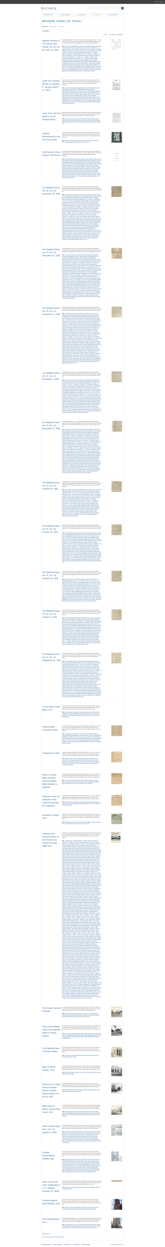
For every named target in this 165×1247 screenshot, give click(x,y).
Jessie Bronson (82, 925)
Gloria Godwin (79, 902)
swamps (99, 121)
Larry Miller (85, 936)
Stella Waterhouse (79, 291)
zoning (85, 239)
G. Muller (75, 896)
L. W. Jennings (76, 631)
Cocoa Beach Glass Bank (85, 712)
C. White (67, 868)
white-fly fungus (80, 696)
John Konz (78, 338)
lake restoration (83, 94)
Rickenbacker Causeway (84, 121)
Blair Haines (68, 318)
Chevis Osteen (85, 202)
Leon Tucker (73, 278)
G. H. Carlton (65, 896)
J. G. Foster (87, 213)
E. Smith (98, 880)
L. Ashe (88, 931)
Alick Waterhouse (81, 489)
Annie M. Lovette (86, 848)
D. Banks (73, 873)
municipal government (91, 225)
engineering (88, 324)
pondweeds (94, 95)
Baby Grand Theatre (81, 316)
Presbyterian (65, 230)
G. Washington (78, 897)
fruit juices (70, 761)
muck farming (65, 95)
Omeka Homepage (65, 14)
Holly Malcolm (89, 908)
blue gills (97, 87)
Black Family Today (89, 860)
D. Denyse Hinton (71, 874)
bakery (71, 758)
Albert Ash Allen (87, 254)
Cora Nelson (72, 387)
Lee (71, 166)
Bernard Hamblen (87, 857)
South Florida (88, 641)
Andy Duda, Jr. (76, 733)
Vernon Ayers (69, 358)
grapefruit (82, 120)
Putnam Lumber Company (91, 64)
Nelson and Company (67, 171)
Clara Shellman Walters (88, 870)
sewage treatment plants (67, 98)
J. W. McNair (75, 676)
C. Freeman (73, 865)
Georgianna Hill (65, 271)
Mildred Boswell (82, 460)
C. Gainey (78, 865)
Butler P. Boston (90, 863)
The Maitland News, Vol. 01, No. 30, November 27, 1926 (51, 425)
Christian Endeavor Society (82, 386)
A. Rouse (87, 843)
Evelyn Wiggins (96, 888)
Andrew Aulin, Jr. (97, 159)
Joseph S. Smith (94, 927)
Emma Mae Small (70, 207)
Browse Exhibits (113, 14)
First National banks (84, 803)
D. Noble (69, 876)
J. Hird (73, 916)
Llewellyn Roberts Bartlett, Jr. (79, 166)
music (99, 552)
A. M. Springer (81, 194)
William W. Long (84, 644)
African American (90, 845)
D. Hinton (90, 874)
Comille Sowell (89, 203)
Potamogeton (65, 97)
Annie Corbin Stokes (76, 848)
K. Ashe (97, 928)
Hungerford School (95, 333)
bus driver (84, 863)
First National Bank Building (72, 803)
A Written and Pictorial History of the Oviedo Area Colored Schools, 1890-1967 (50, 839)
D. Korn (95, 874)
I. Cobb (68, 911)
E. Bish (88, 879)
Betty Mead (84, 118)
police (97, 404)
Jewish (82, 502)
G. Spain (64, 52)
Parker (74, 64)
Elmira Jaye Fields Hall (70, 886)
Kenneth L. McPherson (94, 55)
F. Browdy (69, 890)
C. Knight (77, 866)
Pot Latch (64, 740)
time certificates (88, 783)
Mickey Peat (83, 225)
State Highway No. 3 (86, 409)
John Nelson (86, 55)
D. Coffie (64, 874)
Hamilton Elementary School (80, 907)
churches (91, 163)
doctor (88, 877)
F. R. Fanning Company (94, 389)
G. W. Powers (70, 52)
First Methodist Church (77, 891)
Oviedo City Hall (87, 738)
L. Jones (74, 934)
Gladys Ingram (65, 902)
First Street (92, 803)
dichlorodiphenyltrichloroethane (69, 91)
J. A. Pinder (95, 446)
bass (79, 857)
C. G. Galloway (78, 435)
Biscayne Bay (91, 118)
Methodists (81, 169)
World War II (68, 177)
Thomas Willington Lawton (82, 741)
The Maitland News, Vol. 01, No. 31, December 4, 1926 (51, 376)
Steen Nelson (65, 176)
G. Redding (85, 896)
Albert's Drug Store (69, 140)
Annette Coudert (70, 196)
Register (161, 1)
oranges (98, 63)
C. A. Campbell (73, 262)
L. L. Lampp (76, 216)
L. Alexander (83, 931)
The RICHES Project (47, 14)
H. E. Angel (81, 673)
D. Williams (74, 876)
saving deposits (68, 783)
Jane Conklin (98, 447)
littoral (99, 94)
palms (73, 121)
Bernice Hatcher (96, 857)
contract (80, 622)
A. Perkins (82, 843)
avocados (71, 118)
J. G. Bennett (81, 213)
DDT (77, 89)
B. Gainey (81, 854)
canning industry (66, 760)
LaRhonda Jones (79, 936)
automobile (67, 822)
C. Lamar (87, 866)
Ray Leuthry (93, 596)
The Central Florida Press (80, 763)
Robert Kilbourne (89, 690)
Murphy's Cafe (80, 347)
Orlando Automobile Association (90, 227)
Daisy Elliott (80, 876)
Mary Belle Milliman (75, 223)
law (94, 216)
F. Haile (70, 325)
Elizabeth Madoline (83, 625)
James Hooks (73, 276)
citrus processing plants (67, 89)
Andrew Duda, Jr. (69, 733)
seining (98, 97)
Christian (64, 265)
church (86, 163)
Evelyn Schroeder (87, 888)
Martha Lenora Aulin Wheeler (93, 166)
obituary (88, 637)
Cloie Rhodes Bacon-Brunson (69, 871)
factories (90, 760)
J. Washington (75, 919)
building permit (97, 261)
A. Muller (77, 843)
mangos (90, 120)
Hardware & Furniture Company (69, 332)
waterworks (98, 358)
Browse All (45, 26)
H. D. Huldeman (85, 498)
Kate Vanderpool (81, 276)
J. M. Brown (86, 447)
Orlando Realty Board (67, 228)
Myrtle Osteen (71, 461)
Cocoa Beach (76, 712)
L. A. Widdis (70, 216)
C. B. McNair (68, 492)
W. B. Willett (68, 295)
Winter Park (86, 70)
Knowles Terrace (70, 56)
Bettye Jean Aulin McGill (75, 162)
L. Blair (96, 931)
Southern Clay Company (79, 693)
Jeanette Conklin (66, 338)
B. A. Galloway (94, 315)
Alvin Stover (89, 489)
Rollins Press (79, 231)
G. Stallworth (71, 897)
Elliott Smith (92, 885)
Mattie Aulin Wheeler (73, 169)
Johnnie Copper (77, 927)
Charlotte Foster (65, 870)
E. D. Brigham (65, 495)
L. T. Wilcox (91, 56)
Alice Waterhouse (71, 256)
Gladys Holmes (85, 900)
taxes (87, 291)
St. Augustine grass (92, 466)
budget (91, 261)
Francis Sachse (86, 327)
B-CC (63, 854)
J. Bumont (86, 914)
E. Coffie (97, 879)
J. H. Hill (74, 55)
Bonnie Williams (77, 862)
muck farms (71, 95)
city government (94, 321)
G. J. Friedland (65, 392)
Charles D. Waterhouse (82, 264)
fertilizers (85, 91)
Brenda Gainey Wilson (91, 862)
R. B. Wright (95, 230)
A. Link (67, 843)
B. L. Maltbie (81, 46)
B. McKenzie (73, 856)
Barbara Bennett (85, 197)
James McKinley (74, 502)
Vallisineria (64, 101)
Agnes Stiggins (88, 194)
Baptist (76, 857)
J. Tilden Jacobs (89, 917)
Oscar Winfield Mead (67, 121)
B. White (97, 856)
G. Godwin (98, 894)
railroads (90, 761)
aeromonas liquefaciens (70, 87)
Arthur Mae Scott (97, 853)
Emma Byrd (89, 886)
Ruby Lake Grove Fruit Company (87, 352)
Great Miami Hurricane (67, 628)
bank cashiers (73, 780)
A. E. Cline (74, 313)
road (89, 556)
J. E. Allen (93, 335)
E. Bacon (79, 879)
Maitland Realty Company (82, 61)
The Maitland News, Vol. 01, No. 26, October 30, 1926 (51, 485)
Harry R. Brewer (81, 332)
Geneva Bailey (95, 208)
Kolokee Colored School (74, 931)
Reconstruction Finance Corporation (77, 97)
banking (75, 197)
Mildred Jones (81, 403)
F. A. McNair (78, 207)
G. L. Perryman (94, 443)
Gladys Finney (78, 900)
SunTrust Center (85, 142)
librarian (91, 936)
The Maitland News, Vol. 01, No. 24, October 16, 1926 (51, 575)
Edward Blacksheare (81, 883)
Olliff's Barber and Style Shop (72, 738)
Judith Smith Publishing (83, 928)
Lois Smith (98, 937)
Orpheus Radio (73, 404)
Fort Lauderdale (72, 627)
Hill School (85, 211)
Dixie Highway (65, 50)
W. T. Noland (87, 295)
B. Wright (68, 857)
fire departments (90, 268)
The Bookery (98, 291)
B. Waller (92, 856)
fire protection (98, 268)
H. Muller (95, 905)
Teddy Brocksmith (66, 559)
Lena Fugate (65, 679)
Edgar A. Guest (92, 668)
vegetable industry (94, 763)
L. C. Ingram (70, 503)
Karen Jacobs (71, 930)
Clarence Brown (91, 49)
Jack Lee (66, 214)
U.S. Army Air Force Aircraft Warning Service (87, 176)
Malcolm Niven (70, 684)
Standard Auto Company (89, 67)
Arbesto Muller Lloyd (71, 853)
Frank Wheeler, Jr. (90, 165)
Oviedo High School (96, 738)
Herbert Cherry (72, 908)
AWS (68, 160)
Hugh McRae (65, 274)
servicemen (93, 174)
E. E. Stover (77, 495)
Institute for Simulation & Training (82, 715)
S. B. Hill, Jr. (70, 290)
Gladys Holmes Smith (95, 900)
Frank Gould (93, 327)
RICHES (49, 8)
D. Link (99, 874)
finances (64, 803)
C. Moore (96, 866)
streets (99, 557)
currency (75, 583)
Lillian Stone (87, 339)
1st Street (67, 801)
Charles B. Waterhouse (67, 202)
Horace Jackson (97, 908)
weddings (78, 644)
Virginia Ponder (65, 469)
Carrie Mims (78, 868)
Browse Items (97, 14)
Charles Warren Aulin (79, 163)
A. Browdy (89, 840)
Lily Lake (67, 217)
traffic (88, 763)
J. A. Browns (94, 53)
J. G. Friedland (93, 213)
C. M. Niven (70, 200)
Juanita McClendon (66, 928)
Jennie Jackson (65, 925)
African (84, 845)
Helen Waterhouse (76, 273)
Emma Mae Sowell (70, 441)
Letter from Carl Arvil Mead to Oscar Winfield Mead (51, 116)
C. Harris (89, 865)
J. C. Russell (68, 545)
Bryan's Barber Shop (81, 199)
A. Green (86, 842)
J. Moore (73, 917)
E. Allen (75, 879)
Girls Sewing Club (77, 52)
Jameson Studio (92, 922)
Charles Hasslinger (92, 264)
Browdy (79, 863)
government (82, 210)
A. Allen (74, 840)
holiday (85, 333)
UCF (92, 715)
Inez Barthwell (92, 911)
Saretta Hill (80, 557)
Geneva (67, 899)
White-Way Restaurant (92, 560)
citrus (70, 49)
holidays (90, 211)
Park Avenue (69, 64)
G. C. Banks (92, 894)
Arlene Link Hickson (87, 853)
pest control (97, 349)
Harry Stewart (90, 907)
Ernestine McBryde (96, 324)
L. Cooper (79, 933)
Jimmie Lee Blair (94, 925)
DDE (74, 89)
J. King (96, 916)
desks (78, 583)
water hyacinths (80, 101)
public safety (82, 230)
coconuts (70, 120)
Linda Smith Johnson (91, 937)
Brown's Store (76, 261)
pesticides (85, 95)
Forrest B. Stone (70, 208)
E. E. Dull (93, 387)
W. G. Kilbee (92, 741)
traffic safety (96, 356)
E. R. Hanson (97, 205)
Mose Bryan (70, 687)
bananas (76, 118)
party (93, 554)
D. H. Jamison (84, 874)
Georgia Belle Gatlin (81, 627)
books (63, 199)
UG (85, 100)
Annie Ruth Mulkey (84, 196)
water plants (86, 469)
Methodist (77, 225)
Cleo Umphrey (82, 203)
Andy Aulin (64, 160)
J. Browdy (72, 914)
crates (85, 760)
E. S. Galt (87, 50)
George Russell (87, 329)
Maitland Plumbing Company (69, 61)
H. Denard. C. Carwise (71, 905)
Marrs (85, 636)
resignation (87, 463)
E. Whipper (77, 882)
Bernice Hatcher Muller (67, 859)
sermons (97, 290)
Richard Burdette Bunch (71, 174)
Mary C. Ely (98, 401)
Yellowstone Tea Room (72, 472)
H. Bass (80, 903)
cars (67, 49)
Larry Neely (88, 736)
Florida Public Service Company (82, 497)
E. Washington (70, 882)
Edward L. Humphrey (91, 883)
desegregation (82, 877)
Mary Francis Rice (84, 223)
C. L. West (82, 866)
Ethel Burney (96, 886)
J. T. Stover (95, 274)
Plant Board (91, 688)
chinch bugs (96, 437)
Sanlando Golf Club (79, 466)
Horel (71, 94)
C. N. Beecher (77, 200)
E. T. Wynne (91, 440)
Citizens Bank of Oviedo (89, 822)
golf (76, 444)
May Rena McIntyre (93, 223)
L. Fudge (97, 933)
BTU (70, 163)
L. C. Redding (73, 933)
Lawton (68, 166)
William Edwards (90, 359)
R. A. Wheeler (88, 230)
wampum (93, 599)
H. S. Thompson (68, 446)
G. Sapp (95, 896)
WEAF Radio (84, 560)
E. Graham (72, 880)
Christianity (69, 265)
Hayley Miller (65, 908)
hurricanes (72, 630)
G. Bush (87, 894)
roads (74, 231)
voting (80, 236)
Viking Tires (71, 560)
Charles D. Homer (66, 321)
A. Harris (90, 842)
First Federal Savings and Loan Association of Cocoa (80, 713)
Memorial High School (71, 685)
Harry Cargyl (70, 543)
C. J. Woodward (96, 199)
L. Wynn (69, 936)
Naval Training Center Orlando (91, 169)
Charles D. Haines (77, 202)
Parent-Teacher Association (79, 228)
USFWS (99, 100)
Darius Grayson (94, 876)
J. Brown (77, 914)
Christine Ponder (94, 202)
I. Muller (72, 911)
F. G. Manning (84, 207)
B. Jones (97, 854)
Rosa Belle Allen (86, 231)
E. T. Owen (82, 324)
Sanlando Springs (76, 641)
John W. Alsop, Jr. (88, 502)
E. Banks (84, 879)
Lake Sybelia (90, 216)
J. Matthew (67, 917)
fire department (81, 325)
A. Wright (64, 845)
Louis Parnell (71, 939)
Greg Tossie (75, 903)
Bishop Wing (78, 491)
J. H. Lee (75, 736)
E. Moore (93, 880)
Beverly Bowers (80, 860)
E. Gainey (67, 880)
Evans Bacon (71, 888)
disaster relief (72, 624)
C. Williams (72, 868)
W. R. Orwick (80, 295)
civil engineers (83, 49)
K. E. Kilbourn (80, 449)
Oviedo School (85, 173)
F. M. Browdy (89, 890)
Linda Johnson (81, 937)
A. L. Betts (67, 780)
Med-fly (78, 761)
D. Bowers (92, 873)
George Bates (65, 210)
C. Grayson (83, 865)
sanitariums (84, 692)
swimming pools (72, 176)
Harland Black (81, 628)
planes (95, 173)
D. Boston (87, 873)
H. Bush (84, 903)
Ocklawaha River (79, 95)
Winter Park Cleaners (80, 296)
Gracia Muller (86, 902)
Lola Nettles (65, 939)
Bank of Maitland (88, 46)
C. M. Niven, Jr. (81, 384)
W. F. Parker (85, 69)
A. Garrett (75, 842)
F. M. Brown (74, 325)
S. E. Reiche (76, 290)
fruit (91, 497)
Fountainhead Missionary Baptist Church (80, 893)
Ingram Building (81, 500)
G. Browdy (77, 894)
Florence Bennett (87, 390)
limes (86, 120)
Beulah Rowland (93, 534)
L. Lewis (78, 934)
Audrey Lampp (92, 196)
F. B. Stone (91, 50)
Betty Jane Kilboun (93, 197)
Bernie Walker (76, 859)
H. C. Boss (75, 628)
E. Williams (82, 882)
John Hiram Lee (81, 736)
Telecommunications (96, 409)
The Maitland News (70, 234)
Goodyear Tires (86, 444)
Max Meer (79, 458)
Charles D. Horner (71, 386)
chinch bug (73, 321)
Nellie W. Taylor (70, 554)
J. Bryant (81, 914)
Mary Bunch (76, 168)
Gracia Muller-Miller (94, 902)
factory (93, 760)
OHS (80, 171)
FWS (77, 92)
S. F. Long (69, 740)
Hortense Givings (66, 910)
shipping (64, 763)
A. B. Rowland (68, 194)
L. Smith (87, 934)
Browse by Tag (52, 26)
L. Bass (92, 931)
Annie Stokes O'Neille (84, 849)
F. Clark (80, 890)
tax (84, 291)
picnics (77, 509)
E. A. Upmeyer (81, 50)
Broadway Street (84, 735)
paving (82, 64)
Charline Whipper (95, 868)
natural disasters (82, 637)
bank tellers (73, 160)
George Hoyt (98, 270)
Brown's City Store (77, 536)
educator (74, 883)
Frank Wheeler (82, 165)
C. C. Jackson (85, 536)
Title (110, 34)
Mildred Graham (81, 284)
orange (67, 227)
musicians (64, 554)
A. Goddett (80, 842)
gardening (64, 444)
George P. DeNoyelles (74, 210)
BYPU (72, 163)
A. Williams (97, 843)
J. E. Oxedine (96, 914)
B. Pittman (83, 856)
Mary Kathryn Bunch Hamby (85, 168)
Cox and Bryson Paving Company (91, 622)
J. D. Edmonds (83, 588)
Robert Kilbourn (72, 288)
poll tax (87, 228)
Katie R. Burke (92, 930)
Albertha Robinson (72, 846)
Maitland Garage (80, 220)
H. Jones (90, 905)
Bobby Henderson (69, 862)
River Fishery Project (91, 97)
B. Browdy (72, 854)
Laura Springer (96, 678)
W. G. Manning (65, 696)
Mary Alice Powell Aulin (67, 168)
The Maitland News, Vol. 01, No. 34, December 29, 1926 (51, 190)
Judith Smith (74, 928)
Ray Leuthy (93, 287)
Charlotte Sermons (74, 870)
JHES (88, 925)
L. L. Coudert (85, 56)
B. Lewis (67, 856)
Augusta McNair (72, 381)
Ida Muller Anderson (84, 911)
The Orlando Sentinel (76, 293)
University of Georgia (91, 100)
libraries (97, 216)
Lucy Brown (64, 398)
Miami (71, 63)
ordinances (80, 227)
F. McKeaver (95, 890)
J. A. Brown (88, 53)
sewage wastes (77, 98)
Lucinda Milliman (70, 452)
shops (94, 597)
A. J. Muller (95, 842)
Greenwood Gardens (87, 52)
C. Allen (96, 863)
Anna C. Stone (97, 532)
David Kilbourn (65, 205)
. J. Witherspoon (68, 840)
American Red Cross (73, 315)
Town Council (79, 234)
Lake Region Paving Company (85, 678)
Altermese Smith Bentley (94, 846)
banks (94, 46)
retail (74, 597)
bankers (79, 780)
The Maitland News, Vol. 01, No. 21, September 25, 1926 (51, 657)
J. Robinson (78, 917)
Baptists (67, 162)
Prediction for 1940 (50, 753)
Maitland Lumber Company (90, 60)
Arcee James (79, 853)
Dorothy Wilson (93, 877)
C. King (72, 866)
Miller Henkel (90, 685)
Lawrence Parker (72, 339)
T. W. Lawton (75, 740)
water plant (88, 514)
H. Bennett (94, 52)
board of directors (89, 780)
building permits (65, 262)
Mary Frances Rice (72, 458)
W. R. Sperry (89, 358)
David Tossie (68, 877)
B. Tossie (88, 856)
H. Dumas (85, 905)
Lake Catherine (93, 449)
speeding (89, 233)
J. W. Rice (85, 336)
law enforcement (94, 395)
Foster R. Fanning (78, 208)
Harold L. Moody (95, 92)
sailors (88, 174)
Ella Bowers (86, 885)
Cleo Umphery (82, 438)
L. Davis (88, 933)
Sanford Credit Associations (76, 67)
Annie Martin (93, 848)
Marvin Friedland (66, 223)
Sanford (98, 761)
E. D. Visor (83, 205)
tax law (77, 355)
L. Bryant (67, 933)
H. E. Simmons (92, 498)
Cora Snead (91, 871)
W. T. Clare (83, 514)
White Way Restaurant (74, 359)
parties (89, 554)
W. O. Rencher (72, 696)
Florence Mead (76, 120)
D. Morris (64, 876)
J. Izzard (82, 916)
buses (92, 758)
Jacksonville (79, 55)
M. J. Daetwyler (76, 279)
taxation (82, 355)
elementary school (78, 885)
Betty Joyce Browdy (71, 860)
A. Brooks (84, 840)
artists (63, 534)
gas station (70, 329)
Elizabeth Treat (91, 540)
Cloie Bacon (97, 870)
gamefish (81, 92)
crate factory (81, 760)
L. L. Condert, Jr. (78, 56)
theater (71, 356)
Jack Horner (75, 395)
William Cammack (72, 237)
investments (80, 781)
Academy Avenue (71, 845)
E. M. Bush (81, 880)
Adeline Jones (78, 845)
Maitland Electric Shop (78, 60)
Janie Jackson (74, 923)
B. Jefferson (91, 854)
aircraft (66, 159)
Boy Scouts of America (70, 199)
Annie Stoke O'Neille (73, 849)
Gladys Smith (72, 902)
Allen (86, 846)
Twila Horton (68, 236)
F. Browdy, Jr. (75, 890)
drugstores (89, 140)
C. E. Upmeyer (92, 47)
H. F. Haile (95, 330)
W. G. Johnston (79, 469)
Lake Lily (68, 278)
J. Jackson (87, 916)
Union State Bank (72, 69)
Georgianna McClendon (87, 899)
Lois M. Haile (77, 58)
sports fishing (85, 98)
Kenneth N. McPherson (91, 276)
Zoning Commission (86, 472)
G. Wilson (90, 897)
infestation (85, 675)
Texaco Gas (95, 233)
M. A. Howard (79, 341)
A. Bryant (94, 840)
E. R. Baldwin (90, 205)
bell (82, 857)
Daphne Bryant (86, 876)
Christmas (64, 203)
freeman (68, 894)
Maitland (91, 58)
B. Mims (78, 856)
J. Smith (83, 917)
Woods (93, 101)
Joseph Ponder (86, 214)
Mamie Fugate (83, 401)
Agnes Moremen (76, 532)
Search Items (61, 26)
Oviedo (92, 171)
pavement (78, 64)
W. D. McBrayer (96, 695)
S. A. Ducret (94, 407)
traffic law (93, 234)
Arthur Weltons (65, 662)
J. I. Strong (81, 447)
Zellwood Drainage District (68, 103)
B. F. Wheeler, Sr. (84, 733)
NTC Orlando (76, 171)
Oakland (86, 63)
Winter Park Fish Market (91, 296)
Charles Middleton (86, 868)
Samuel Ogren (76, 353)
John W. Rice (88, 676)
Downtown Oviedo (70, 165)
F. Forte (84, 890)
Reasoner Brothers (77, 66)
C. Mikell (92, 866)
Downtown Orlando (81, 140)
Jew (79, 502)
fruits (90, 208)
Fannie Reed (69, 891)
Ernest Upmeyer (90, 670)
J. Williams (81, 919)
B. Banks (67, 854)
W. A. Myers (85, 236)
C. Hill (98, 865)
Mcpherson (66, 63)
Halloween (64, 500)
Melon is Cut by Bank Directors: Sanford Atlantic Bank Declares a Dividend (49, 781)
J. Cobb (91, 914)
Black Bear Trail (71, 259)
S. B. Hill (69, 233)
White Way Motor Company (77, 70)
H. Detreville (80, 905)
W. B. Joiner (79, 69)
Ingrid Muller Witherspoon (77, 913)
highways (80, 211)
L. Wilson (64, 936)
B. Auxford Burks (92, 256)
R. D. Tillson (69, 66)
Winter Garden (88, 101)
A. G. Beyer (79, 313)
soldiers (99, 174)
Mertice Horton (65, 225)
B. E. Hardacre (90, 430)
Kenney (64, 56)
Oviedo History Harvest (76, 173)
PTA (77, 230)
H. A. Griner (88, 210)
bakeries (67, 758)
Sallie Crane (69, 353)
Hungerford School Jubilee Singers (70, 335)
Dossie (71, 879)
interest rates (74, 781)
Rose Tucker (88, 407)
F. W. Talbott (69, 736)
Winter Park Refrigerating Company (75, 239)
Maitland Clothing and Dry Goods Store (76, 342)
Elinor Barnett (84, 540)
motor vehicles (76, 63)
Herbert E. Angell (89, 673)
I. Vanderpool (82, 335)
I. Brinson (96, 910)
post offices (92, 228)
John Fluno (73, 338)
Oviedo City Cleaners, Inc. (76, 823)
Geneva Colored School (75, 899)
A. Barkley (79, 840)
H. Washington (69, 907)
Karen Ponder (78, 930)
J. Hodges (77, 916)
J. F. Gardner (74, 213)
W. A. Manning (76, 358)
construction (98, 49)
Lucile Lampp (90, 217)
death (67, 624)
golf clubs (80, 444)
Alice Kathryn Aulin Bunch (79, 159)
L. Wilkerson (97, 934)
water (93, 358)
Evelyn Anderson (79, 888)
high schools (96, 673)
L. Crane (84, 933)
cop (67, 387)
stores (97, 597)
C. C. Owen (74, 492)
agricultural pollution (81, 87)
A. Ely (66, 842)
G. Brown (83, 894)
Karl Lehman (95, 676)
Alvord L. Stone (83, 532)
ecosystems (80, 91)
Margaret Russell (91, 401)
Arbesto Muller (90, 851)
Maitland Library (88, 220)
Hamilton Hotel (65, 53)
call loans (95, 780)
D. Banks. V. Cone (80, 873)
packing (91, 173)
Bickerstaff (92, 87)
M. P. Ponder (69, 219)
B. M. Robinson (72, 316)
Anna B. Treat (68, 46)
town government (87, 234)
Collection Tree (82, 14)
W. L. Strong (74, 295)
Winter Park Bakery (86, 237)
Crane (95, 871)
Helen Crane (88, 332)
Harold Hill (64, 393)
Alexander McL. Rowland (83, 380)
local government (74, 217)
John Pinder (82, 676)
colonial (70, 583)
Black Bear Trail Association (81, 259)
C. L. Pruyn (64, 200)
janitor (79, 923)
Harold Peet (94, 587)
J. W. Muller (96, 917)
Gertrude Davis (71, 900)
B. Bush (77, 854)
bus (90, 758)
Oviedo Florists (85, 823)
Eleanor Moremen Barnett (71, 670)
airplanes (71, 159)
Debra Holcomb (75, 877)
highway (76, 543)
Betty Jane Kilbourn (72, 434)
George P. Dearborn (78, 329)
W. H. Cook (91, 69)
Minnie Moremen (91, 460)
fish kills (90, 91)
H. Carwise (89, 903)
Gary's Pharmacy (71, 444)
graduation (69, 903)
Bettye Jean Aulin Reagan (87, 162)
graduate (64, 903)
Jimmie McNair (79, 214)
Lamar (72, 936)
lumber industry (83, 548)
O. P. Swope (87, 347)
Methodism (72, 225)
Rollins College (95, 66)
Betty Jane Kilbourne (90, 662)
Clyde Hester (65, 583)
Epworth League (79, 389)
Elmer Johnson (76, 268)
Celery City (89, 801)
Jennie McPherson (74, 925)
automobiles (74, 46)
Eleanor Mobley (70, 885)
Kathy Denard (85, 930)
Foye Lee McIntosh (96, 390)
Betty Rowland (65, 383)
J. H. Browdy (68, 916)
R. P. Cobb (87, 287)
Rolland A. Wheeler (86, 66)
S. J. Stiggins (75, 233)
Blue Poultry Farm (93, 259)
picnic (63, 639)
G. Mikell (70, 896)
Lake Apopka (76, 94)
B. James (86, 854)
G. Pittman (80, 896)
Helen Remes (95, 332)
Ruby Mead (93, 121)
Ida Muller (76, 911)
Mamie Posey (85, 684)
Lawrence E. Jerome (92, 94)
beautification (86, 257)
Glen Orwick (80, 392)
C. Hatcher (94, 865)
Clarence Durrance (72, 322)
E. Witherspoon (89, 882)
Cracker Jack (87, 322)
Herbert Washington (80, 908)
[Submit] (122, 8)
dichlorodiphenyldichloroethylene (86, 89)
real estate (75, 407)
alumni (63, 848)
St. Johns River (91, 98)
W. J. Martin (98, 741)
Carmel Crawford (85, 200)
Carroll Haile (65, 665)
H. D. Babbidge (88, 330)
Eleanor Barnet (74, 625)
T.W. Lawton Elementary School (85, 740)
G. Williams (84, 897)
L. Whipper (91, 934)
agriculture (95, 194)
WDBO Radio (65, 359)
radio (93, 406)
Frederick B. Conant (86, 585)
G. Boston (72, 894)
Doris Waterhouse (80, 267)
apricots (67, 118)
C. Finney (67, 865)
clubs (87, 438)
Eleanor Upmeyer (70, 389)
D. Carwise (97, 873)
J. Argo (97, 913)
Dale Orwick (96, 203)
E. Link (77, 880)
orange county (92, 63)
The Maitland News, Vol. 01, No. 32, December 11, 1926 (51, 311)
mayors (81, 345)
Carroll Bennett (94, 664)
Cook (86, 871)
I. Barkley (91, 910)
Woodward (92, 70)
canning (96, 758)
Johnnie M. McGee (85, 927)
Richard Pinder (68, 231)
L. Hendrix (68, 934)
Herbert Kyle (74, 211)
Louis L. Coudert (85, 58)
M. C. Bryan (96, 217)
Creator (113, 34)
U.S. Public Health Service (78, 100)
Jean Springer (72, 214)
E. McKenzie (88, 880)
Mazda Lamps (91, 636)
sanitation (80, 233)
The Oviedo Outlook (71, 741)
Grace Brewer (71, 330)
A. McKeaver (72, 843)
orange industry (73, 227)
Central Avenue (80, 822)
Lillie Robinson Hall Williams (71, 937)
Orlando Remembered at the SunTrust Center (51, 136)
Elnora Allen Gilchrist (81, 886)
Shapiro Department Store (68, 291)
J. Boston (67, 914)
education (68, 883)
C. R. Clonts (91, 735)
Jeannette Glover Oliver (94, 923)
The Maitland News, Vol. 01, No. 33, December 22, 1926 (51, 252)
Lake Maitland (70, 58)
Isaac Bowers (92, 913)
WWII (72, 177)
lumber (78, 548)
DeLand (64, 267)
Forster (68, 893)
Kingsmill (71, 631)
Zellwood (98, 101)
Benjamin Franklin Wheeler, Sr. (72, 735)
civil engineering (76, 49)
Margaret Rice (97, 222)
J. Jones (92, 916)
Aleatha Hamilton (81, 846)
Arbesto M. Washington (81, 851)
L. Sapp (82, 934)
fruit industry (86, 208)
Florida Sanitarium (77, 672)
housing (95, 211)
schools (85, 233)
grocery (77, 330)
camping (74, 537)
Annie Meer (76, 196)
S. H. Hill (68, 67)
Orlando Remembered (70, 142)
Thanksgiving (65, 468)
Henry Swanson (65, 94)
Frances (92, 893)
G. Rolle (91, 896)
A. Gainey (70, 842)
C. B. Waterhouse (78, 47)
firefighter (94, 325)
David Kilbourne (88, 667)
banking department (78, 801)
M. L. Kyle (83, 279)
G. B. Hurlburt (98, 50)
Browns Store (70, 47)
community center (80, 871)
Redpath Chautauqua (67, 597)
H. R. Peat (97, 392)
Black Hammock (84, 758)
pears (77, 121)
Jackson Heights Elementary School (70, 920)
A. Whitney (92, 843)
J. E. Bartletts (68, 55)
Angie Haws (68, 848)
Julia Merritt (92, 928)
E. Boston (92, 879)
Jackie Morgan (92, 919)
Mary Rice (77, 345)
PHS (89, 95)
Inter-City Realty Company (79, 53)
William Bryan (83, 359)
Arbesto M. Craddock (71, 851)
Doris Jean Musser (70, 267)
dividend (68, 781)
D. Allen (69, 873)
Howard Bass (85, 910)
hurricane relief (65, 630)
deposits (64, 781)
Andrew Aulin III (89, 159)
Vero (63, 123)
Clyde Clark (80, 322)
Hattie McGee (97, 907)
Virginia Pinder (75, 236)
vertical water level (72, 101)
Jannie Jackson (85, 923)
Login (156, 1)
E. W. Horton (86, 668)
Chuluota (72, 760)
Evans (76, 165)
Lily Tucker (80, 396)
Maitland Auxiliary (81, 219)
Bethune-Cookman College (86, 859)
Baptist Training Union (84, 160)
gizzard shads (87, 92)
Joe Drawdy (81, 395)
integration (85, 913)
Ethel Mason (65, 888)
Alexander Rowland (88, 429)
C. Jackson (67, 866)
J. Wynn (86, 919)
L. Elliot (92, 933)
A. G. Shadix (75, 194)
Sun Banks (78, 142)
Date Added (119, 34)
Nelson (82, 63)
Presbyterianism (72, 230)
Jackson (98, 919)
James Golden (84, 922)
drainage (71, 205)
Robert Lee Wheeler (82, 174)
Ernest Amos (96, 801)
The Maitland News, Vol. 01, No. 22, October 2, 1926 (51, 614)
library (63, 217)
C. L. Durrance (87, 262)
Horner (71, 53)
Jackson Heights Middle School (73, 922)
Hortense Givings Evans (76, 910)
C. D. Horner (86, 47)
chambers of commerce (94, 200)
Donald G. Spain (73, 50)
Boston (83, 862)
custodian (64, 873)
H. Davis (94, 903)
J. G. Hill (80, 336)
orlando (64, 64)
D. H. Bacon (78, 874)
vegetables (64, 764)
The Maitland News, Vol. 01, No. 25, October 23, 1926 (51, 529)
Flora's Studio (91, 207)
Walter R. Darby (71, 644)
